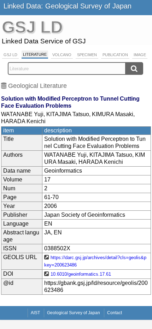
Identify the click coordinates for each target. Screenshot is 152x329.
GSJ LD (10, 55)
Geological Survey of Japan (73, 312)
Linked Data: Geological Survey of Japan (67, 6)
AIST (35, 312)
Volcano (61, 55)
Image (140, 55)
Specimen (87, 55)
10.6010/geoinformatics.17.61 (81, 274)
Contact (114, 312)
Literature (35, 54)
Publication (115, 55)
